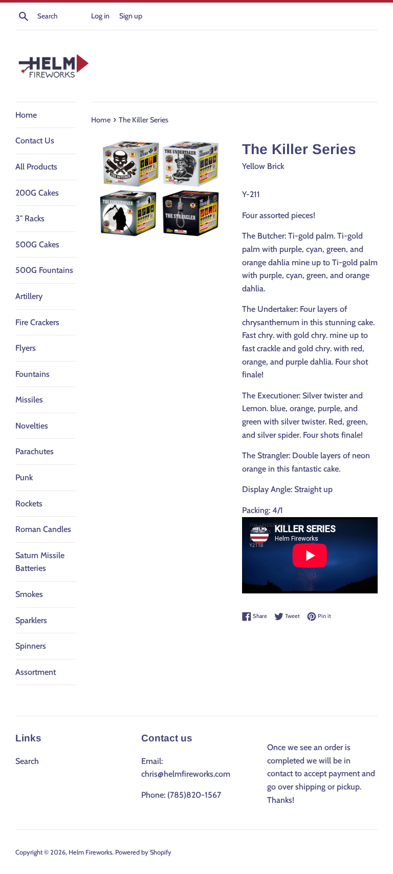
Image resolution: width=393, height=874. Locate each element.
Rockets (28, 503)
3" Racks (30, 218)
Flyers (25, 348)
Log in (100, 15)
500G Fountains (44, 270)
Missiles (29, 399)
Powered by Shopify (143, 852)
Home (26, 115)
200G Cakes (37, 193)
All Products (36, 167)
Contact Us (34, 140)
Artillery (28, 296)
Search (27, 761)
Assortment (35, 672)
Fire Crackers (37, 322)
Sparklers (31, 620)
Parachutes (34, 451)
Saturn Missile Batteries (39, 561)
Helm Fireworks (90, 852)
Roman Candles (43, 529)
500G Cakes (37, 244)
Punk (24, 477)
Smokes (29, 594)
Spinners (30, 646)
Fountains (32, 374)
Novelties (31, 426)
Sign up (130, 15)
